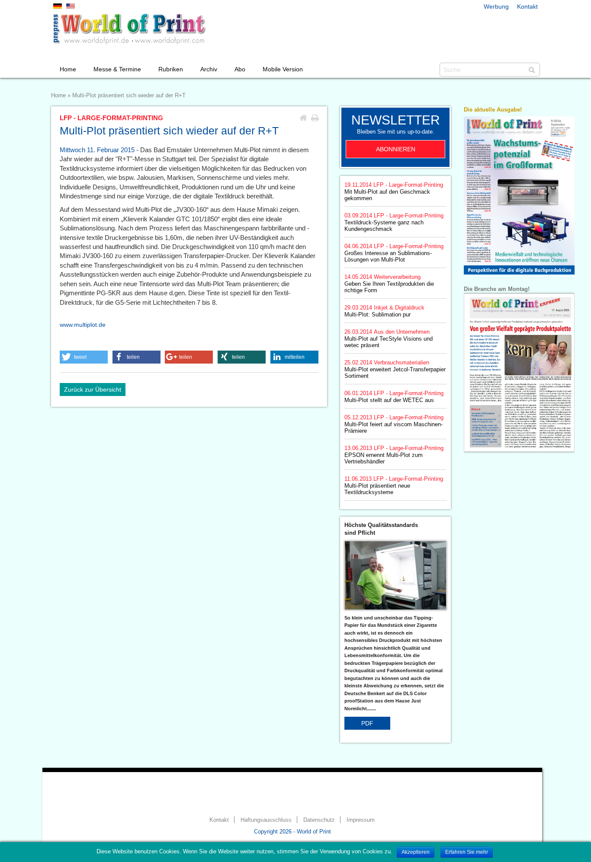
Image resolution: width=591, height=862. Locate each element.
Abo (239, 69)
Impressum (361, 820)
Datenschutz (319, 820)
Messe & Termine (117, 69)
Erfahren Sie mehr (466, 852)
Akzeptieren (415, 852)
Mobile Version (283, 69)
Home (68, 69)
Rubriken (170, 69)
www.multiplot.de (83, 324)
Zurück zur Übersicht (92, 389)
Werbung (496, 6)
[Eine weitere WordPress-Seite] (128, 29)
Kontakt (527, 6)
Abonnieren (395, 149)
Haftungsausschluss (266, 820)
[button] (84, 357)
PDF (367, 723)
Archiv (208, 69)
